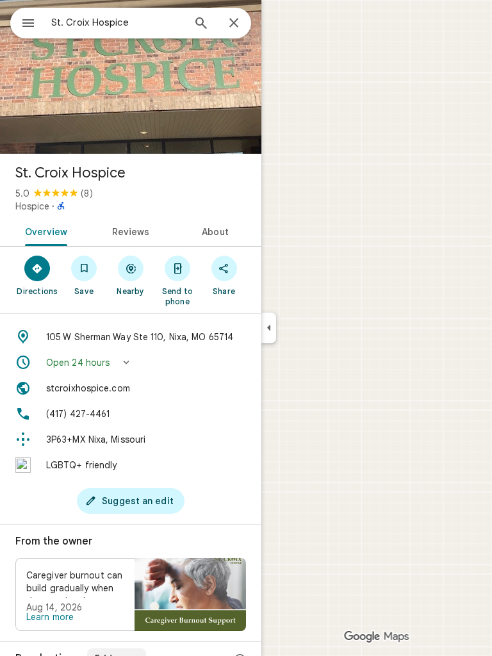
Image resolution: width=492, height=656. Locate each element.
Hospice (32, 206)
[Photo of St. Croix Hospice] (130, 77)
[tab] (44, 230)
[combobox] (117, 22)
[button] (130, 362)
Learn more (50, 617)
